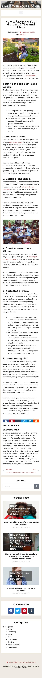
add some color (15, 142)
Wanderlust (12, 647)
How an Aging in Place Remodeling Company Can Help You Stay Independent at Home (21, 556)
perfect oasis (31, 76)
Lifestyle (11, 642)
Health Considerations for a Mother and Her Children (21, 523)
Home (10, 637)
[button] (21, 12)
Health (10, 634)
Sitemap (24, 667)
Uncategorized (13, 644)
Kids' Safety (12, 639)
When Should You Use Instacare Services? (21, 589)
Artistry (10, 629)
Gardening (21, 35)
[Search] (36, 486)
